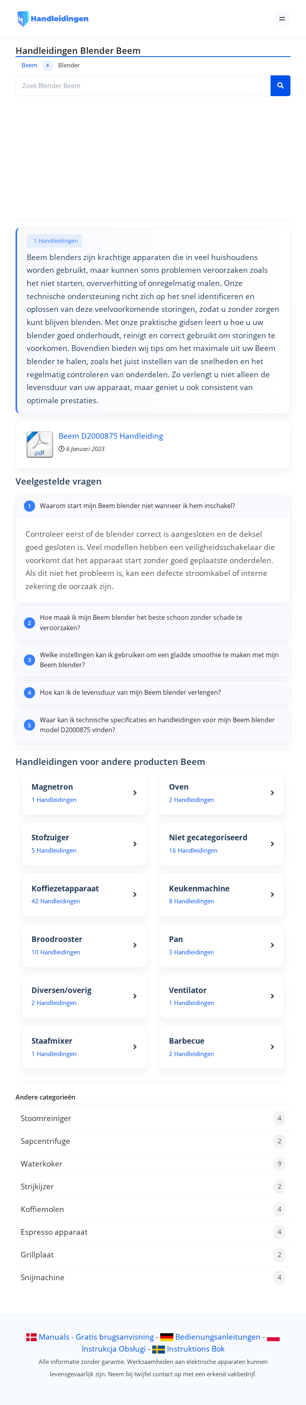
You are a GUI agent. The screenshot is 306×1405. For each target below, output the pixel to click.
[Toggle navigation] (281, 18)
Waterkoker (151, 1163)
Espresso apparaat (151, 1231)
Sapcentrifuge (151, 1140)
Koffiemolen (151, 1209)
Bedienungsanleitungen (218, 1336)
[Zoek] (280, 85)
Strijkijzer (151, 1186)
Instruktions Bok (196, 1348)
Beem (29, 65)
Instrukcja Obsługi (114, 1348)
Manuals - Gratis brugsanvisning (96, 1336)
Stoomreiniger (151, 1118)
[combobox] (143, 85)
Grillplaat (151, 1254)
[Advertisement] (153, 158)
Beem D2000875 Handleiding (111, 435)
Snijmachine (151, 1277)
